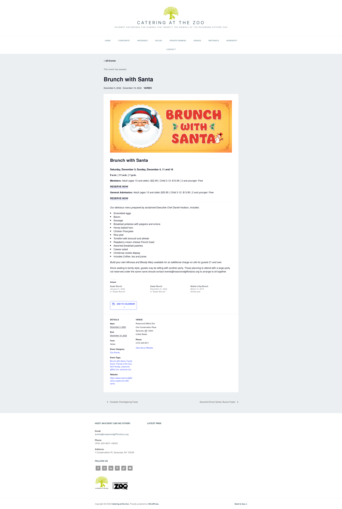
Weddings (142, 40)
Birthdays (214, 40)
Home (108, 40)
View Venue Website (144, 347)
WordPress (153, 504)
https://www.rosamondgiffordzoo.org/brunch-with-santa (121, 381)
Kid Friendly (115, 366)
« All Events (110, 60)
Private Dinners (178, 40)
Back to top (240, 504)
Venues (197, 40)
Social (158, 40)
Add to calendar (126, 303)
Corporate (124, 40)
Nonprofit (231, 40)
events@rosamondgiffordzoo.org (112, 434)
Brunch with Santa (117, 361)
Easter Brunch (116, 286)
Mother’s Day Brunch (199, 286)
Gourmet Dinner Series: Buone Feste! (218, 401)
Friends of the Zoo (124, 363)
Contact (171, 49)
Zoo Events (115, 352)
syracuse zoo (125, 369)
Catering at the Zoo (171, 22)
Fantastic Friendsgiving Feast (123, 401)
